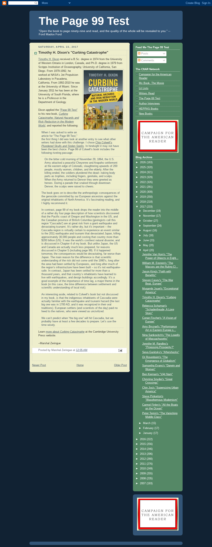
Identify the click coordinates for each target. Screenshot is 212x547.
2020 (143, 191)
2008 (143, 478)
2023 (143, 177)
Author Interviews (149, 103)
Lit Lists (143, 88)
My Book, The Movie (151, 83)
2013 (143, 453)
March (147, 423)
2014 (143, 449)
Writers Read (146, 93)
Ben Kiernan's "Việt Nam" (157, 374)
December (149, 210)
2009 (143, 473)
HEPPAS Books (148, 108)
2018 (143, 201)
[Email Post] (120, 350)
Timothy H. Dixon (48, 59)
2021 (143, 186)
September (150, 225)
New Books (146, 113)
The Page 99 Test (84, 21)
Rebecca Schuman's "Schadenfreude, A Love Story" (158, 309)
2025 (143, 167)
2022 (143, 182)
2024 (143, 172)
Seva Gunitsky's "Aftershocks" (160, 352)
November (149, 215)
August (147, 230)
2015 (143, 444)
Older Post (120, 365)
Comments (147, 60)
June (146, 240)
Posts (144, 53)
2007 (143, 483)
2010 (143, 468)
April (146, 250)
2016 (143, 439)
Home (80, 365)
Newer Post (39, 365)
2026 (143, 162)
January (148, 433)
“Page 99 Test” (68, 110)
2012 (143, 458)
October (148, 220)
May (146, 245)
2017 (143, 206)
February (148, 428)
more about (65, 331)
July (146, 235)
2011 (143, 463)
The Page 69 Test (149, 98)
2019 (143, 196)
